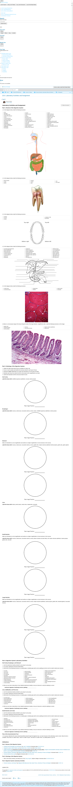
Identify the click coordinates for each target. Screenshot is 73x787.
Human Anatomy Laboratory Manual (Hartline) (45, 92)
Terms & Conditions (30, 785)
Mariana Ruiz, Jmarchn (26, 748)
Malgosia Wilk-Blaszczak (23, 752)
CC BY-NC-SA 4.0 (50, 758)
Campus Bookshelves (17, 92)
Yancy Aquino (28, 758)
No (19, 778)
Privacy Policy (23, 785)
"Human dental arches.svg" (9, 754)
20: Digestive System (61, 92)
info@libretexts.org (60, 785)
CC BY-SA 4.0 (41, 746)
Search (4, 90)
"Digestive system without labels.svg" (11, 748)
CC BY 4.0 (34, 750)
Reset (2, 31)
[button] (4, 70)
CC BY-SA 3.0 (31, 754)
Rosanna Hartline (9, 771)
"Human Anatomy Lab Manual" (10, 752)
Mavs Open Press (33, 752)
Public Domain (38, 748)
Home (7, 92)
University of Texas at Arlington (44, 752)
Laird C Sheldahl (26, 746)
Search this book (3, 19)
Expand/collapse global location (70, 92)
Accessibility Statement (39, 785)
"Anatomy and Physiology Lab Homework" (13, 746)
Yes (15, 778)
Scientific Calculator (6, 61)
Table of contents (66, 105)
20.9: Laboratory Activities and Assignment (15, 770)
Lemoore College (28, 92)
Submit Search (3, 23)
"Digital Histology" (7, 749)
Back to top (4, 774)
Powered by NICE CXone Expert (19, 782)
